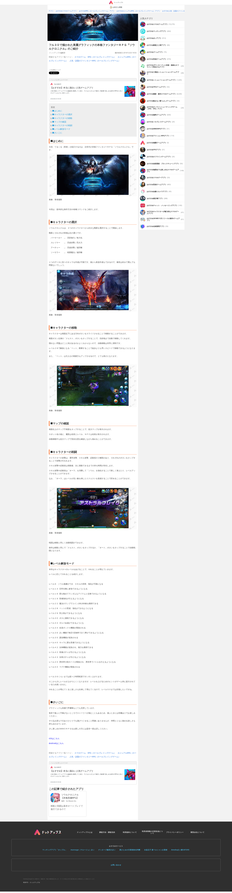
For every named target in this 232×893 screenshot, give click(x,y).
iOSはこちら (54, 738)
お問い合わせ (116, 865)
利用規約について (130, 832)
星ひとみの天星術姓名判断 (129, 850)
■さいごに (57, 132)
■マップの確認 (59, 121)
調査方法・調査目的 (107, 832)
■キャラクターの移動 (62, 118)
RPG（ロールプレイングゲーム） (102, 57)
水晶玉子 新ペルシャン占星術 (155, 850)
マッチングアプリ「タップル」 (54, 850)
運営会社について (197, 832)
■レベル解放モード (61, 129)
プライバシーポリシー (175, 832)
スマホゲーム (80, 57)
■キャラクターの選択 (62, 114)
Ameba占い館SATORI (180, 850)
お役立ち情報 (117, 7)
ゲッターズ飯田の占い (107, 850)
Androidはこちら (56, 743)
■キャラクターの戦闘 (62, 125)
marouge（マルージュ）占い (83, 850)
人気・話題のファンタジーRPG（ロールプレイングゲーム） (95, 60)
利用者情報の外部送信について (152, 832)
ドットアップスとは (85, 832)
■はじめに (57, 110)
